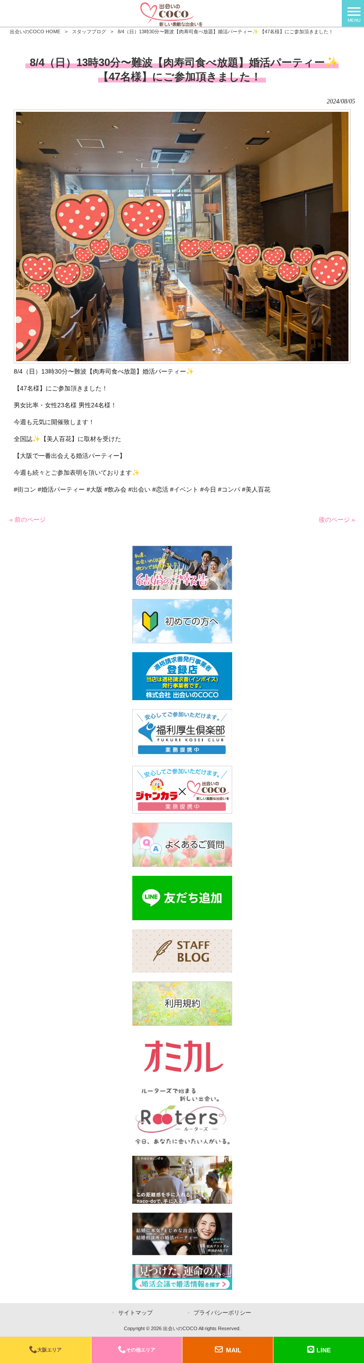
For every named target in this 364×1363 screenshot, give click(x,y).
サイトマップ (135, 1312)
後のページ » (337, 519)
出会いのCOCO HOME (35, 31)
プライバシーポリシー (222, 1312)
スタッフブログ (89, 31)
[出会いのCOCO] (171, 12)
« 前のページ (27, 519)
